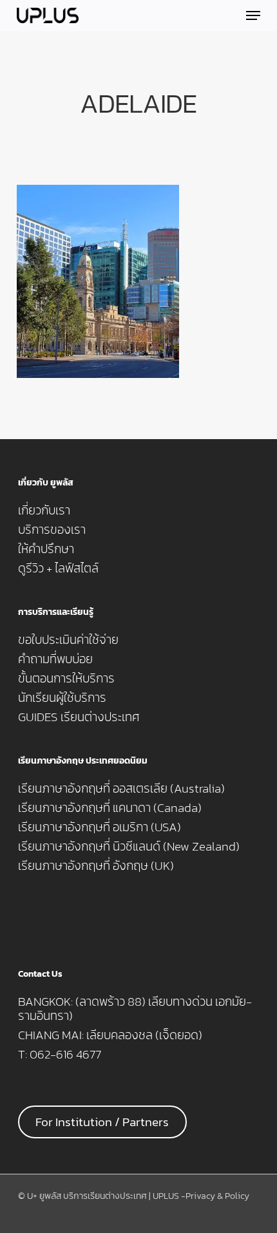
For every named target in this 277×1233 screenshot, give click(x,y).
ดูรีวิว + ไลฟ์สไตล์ (58, 568)
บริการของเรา (52, 530)
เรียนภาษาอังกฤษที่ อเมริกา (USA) (99, 827)
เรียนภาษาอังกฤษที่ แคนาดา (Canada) (110, 808)
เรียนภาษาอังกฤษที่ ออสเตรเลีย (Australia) (121, 789)
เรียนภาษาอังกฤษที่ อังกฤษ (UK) (96, 866)
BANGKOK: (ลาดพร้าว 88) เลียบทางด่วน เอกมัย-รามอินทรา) (135, 1009)
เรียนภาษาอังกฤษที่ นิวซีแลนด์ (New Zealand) (129, 847)
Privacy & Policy (217, 1196)
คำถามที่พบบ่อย (55, 659)
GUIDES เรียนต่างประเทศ (79, 717)
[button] (253, 15)
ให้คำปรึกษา (46, 549)
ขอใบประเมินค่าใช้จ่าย (68, 640)
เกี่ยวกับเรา (44, 511)
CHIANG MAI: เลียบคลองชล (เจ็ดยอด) (110, 1035)
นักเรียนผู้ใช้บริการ (62, 698)
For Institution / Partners (102, 1122)
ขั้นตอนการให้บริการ (66, 679)
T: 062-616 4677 (59, 1055)
